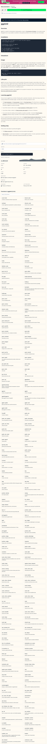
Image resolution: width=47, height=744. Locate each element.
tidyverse (22, 103)
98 (1, 169)
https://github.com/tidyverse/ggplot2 (9, 177)
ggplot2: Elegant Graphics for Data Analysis (32, 117)
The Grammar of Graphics (31, 31)
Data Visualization (7, 102)
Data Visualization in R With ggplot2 (25, 107)
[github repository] (5, 10)
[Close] (45, 2)
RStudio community (8, 131)
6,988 (2, 173)
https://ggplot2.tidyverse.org (7, 181)
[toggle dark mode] (2, 10)
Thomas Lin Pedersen (6, 185)
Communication (16, 102)
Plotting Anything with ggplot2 (21, 110)
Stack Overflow (6, 133)
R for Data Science (27, 102)
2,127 (25, 173)
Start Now (41, 2)
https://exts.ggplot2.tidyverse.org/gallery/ (9, 90)
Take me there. (26, 20)
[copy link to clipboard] (2, 144)
